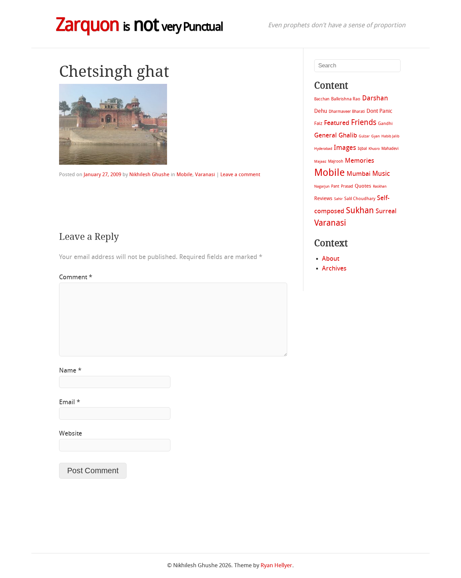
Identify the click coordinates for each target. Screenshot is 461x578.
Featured (336, 123)
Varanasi (205, 175)
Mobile (184, 175)
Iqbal (362, 149)
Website (70, 433)
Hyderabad (323, 149)
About (330, 259)
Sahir (338, 199)
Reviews (323, 198)
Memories (359, 161)
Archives (334, 268)
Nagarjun (321, 187)
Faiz (318, 123)
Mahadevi (390, 149)
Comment (75, 277)
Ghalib (347, 136)
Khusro (374, 149)
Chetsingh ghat (114, 71)
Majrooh (335, 162)
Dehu (320, 111)
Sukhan (360, 211)
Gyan (375, 136)
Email (69, 402)
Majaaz (320, 162)
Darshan (375, 98)
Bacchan (321, 99)
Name (70, 370)
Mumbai (359, 174)
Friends (363, 123)
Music (381, 174)
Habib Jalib (390, 136)
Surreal (386, 211)
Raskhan (379, 187)
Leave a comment (240, 175)
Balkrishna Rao (345, 99)
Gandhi (385, 124)
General (325, 135)
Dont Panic (379, 111)
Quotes (363, 186)
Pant (335, 187)
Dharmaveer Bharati (347, 112)
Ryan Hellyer (276, 566)
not (139, 26)
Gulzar (364, 136)
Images (345, 148)
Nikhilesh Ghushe (149, 175)
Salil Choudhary (359, 199)
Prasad (347, 187)
